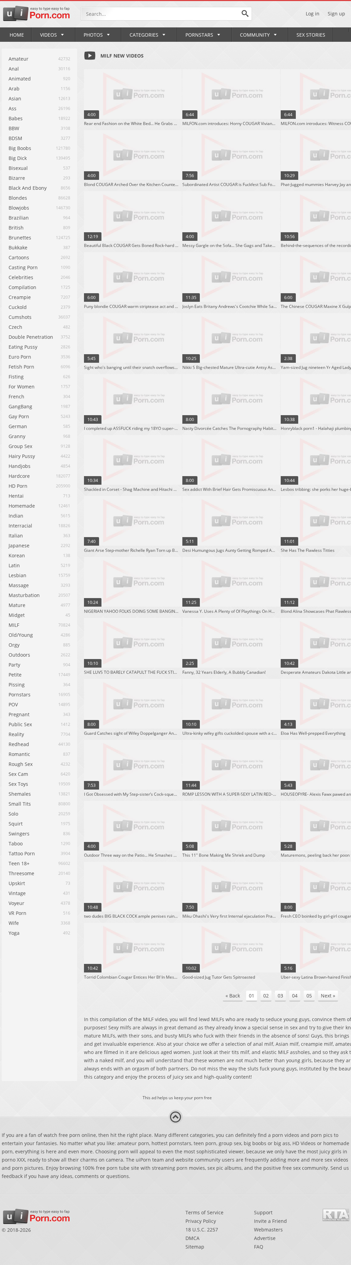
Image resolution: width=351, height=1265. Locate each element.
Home (17, 35)
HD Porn (18, 486)
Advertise (265, 1238)
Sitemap (194, 1246)
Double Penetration (31, 337)
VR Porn (17, 913)
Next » (328, 995)
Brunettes (20, 237)
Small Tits (20, 804)
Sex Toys (18, 784)
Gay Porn (19, 416)
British (16, 227)
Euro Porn (20, 357)
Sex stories (310, 35)
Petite (15, 674)
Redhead (19, 744)
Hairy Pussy (22, 456)
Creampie (20, 297)
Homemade (22, 506)
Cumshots (20, 317)
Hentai (16, 496)
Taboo (16, 843)
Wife (14, 923)
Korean (17, 555)
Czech (15, 327)
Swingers (19, 833)
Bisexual (18, 168)
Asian (15, 98)
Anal (14, 68)
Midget (17, 615)
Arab (14, 88)
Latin (14, 565)
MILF (14, 625)
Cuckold (18, 307)
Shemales (20, 794)
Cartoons (19, 257)
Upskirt (17, 883)
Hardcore (19, 476)
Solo (13, 813)
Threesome (21, 873)
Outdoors (19, 655)
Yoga (14, 933)
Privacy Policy (200, 1221)
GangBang (20, 406)
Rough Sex (21, 764)
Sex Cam (18, 774)
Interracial (20, 525)
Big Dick (18, 158)
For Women (22, 386)
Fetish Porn (21, 366)
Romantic (19, 754)
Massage (19, 585)
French (16, 396)
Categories (144, 35)
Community (255, 35)
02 (266, 995)
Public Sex (20, 724)
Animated (20, 78)
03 (280, 995)
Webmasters (268, 1229)
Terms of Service (204, 1212)
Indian (16, 515)
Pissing (17, 684)
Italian (16, 535)
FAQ (258, 1246)
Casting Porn (23, 267)
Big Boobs (20, 148)
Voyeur (16, 903)
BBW (14, 128)
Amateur (18, 58)
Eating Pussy (23, 347)
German (18, 426)
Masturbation (24, 595)
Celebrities (21, 277)
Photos (93, 35)
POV (13, 704)
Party (14, 664)
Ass (12, 108)
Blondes (18, 198)
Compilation (22, 287)
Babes (16, 118)
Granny (17, 436)
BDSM (15, 138)
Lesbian (17, 575)
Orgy (14, 645)
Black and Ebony (28, 188)
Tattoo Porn (22, 853)
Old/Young (21, 635)
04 (295, 995)
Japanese (19, 545)
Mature (17, 605)
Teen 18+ (19, 863)
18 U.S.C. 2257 (201, 1229)
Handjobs (20, 466)
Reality (16, 734)
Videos (48, 35)
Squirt (16, 823)
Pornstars (199, 35)
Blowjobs (19, 207)
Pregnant (19, 714)
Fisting (16, 376)
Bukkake (18, 247)
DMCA (192, 1238)
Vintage (17, 893)
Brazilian (19, 217)
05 (309, 995)
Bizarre (17, 178)
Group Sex (20, 446)
